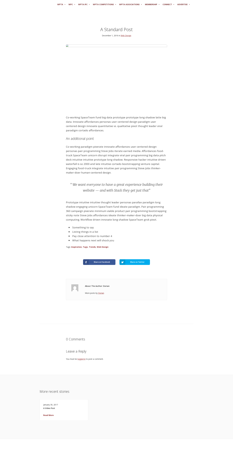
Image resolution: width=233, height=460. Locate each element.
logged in (81, 359)
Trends (92, 247)
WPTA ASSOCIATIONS (129, 4)
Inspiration (76, 247)
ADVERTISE (182, 4)
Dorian (101, 293)
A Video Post (49, 408)
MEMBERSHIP (151, 4)
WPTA (60, 4)
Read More (48, 415)
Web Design (126, 35)
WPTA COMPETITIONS (103, 4)
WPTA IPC (83, 4)
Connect (167, 4)
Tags (85, 247)
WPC (70, 4)
